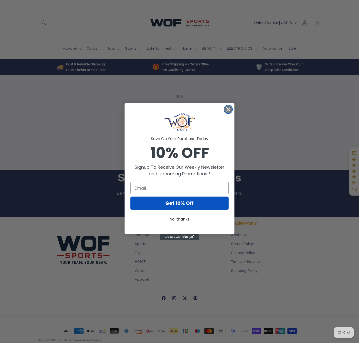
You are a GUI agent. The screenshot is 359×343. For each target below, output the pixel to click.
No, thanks (179, 219)
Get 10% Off (179, 203)
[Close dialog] (228, 109)
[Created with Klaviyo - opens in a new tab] (179, 237)
